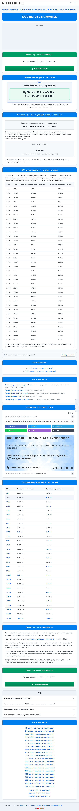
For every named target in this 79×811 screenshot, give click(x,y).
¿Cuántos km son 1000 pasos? (39, 793)
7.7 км (49, 584)
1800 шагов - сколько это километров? (39, 780)
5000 (8, 532)
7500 (8, 553)
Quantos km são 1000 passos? (39, 796)
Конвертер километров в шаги (16, 393)
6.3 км (49, 566)
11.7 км (20, 618)
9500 (8, 571)
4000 (8, 523)
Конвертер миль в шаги (13, 396)
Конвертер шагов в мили (14, 390)
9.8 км (49, 609)
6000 (8, 540)
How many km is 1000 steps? (39, 790)
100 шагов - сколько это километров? (39, 731)
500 (7, 493)
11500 (8, 588)
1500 (8, 502)
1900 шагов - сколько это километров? (39, 783)
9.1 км (49, 601)
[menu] (75, 3)
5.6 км (49, 558)
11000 (8, 584)
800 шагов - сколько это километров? (39, 752)
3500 (8, 519)
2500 (8, 510)
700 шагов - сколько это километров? (39, 749)
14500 (8, 614)
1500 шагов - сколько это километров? (39, 771)
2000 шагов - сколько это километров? (39, 786)
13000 (8, 601)
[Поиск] (70, 3)
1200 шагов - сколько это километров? (39, 762)
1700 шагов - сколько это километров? (39, 777)
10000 (8, 575)
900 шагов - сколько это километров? (39, 755)
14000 (8, 609)
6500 (8, 545)
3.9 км (19, 532)
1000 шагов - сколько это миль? (40, 368)
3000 (8, 515)
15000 (8, 618)
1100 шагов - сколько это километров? (39, 759)
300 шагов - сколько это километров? (39, 737)
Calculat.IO (8, 805)
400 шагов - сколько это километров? (39, 740)
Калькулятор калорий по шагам (17, 399)
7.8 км (19, 575)
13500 (8, 605)
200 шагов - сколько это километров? (39, 734)
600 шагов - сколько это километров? (39, 746)
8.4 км (49, 592)
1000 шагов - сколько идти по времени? (40, 371)
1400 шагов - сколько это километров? (39, 768)
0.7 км (49, 497)
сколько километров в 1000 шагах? (41, 639)
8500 (8, 562)
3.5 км (49, 532)
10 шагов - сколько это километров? (39, 728)
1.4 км (49, 506)
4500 (8, 528)
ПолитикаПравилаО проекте (40, 805)
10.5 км (49, 618)
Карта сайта (24, 805)
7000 (8, 549)
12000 (8, 592)
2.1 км (49, 515)
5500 (8, 536)
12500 (8, 596)
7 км (48, 575)
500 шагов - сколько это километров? (39, 743)
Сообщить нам (67, 355)
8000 (8, 558)
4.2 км (49, 540)
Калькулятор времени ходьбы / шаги (19, 385)
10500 (8, 579)
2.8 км (49, 523)
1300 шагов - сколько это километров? (39, 765)
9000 (8, 566)
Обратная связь (77, 405)
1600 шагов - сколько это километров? (39, 774)
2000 (8, 506)
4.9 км (49, 549)
